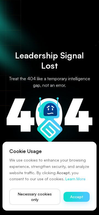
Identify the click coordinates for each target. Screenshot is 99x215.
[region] (49, 107)
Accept (76, 196)
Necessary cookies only (35, 197)
